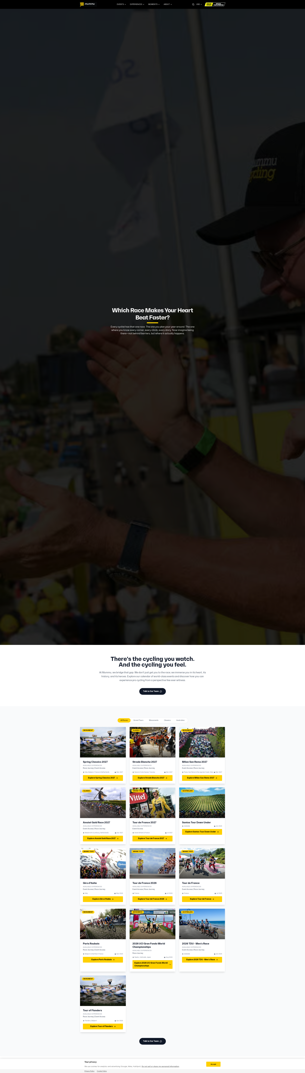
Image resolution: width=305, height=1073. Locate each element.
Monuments (153, 720)
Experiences (136, 4)
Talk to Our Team (151, 691)
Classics (167, 720)
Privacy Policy (89, 1071)
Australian (180, 720)
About (167, 4)
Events (120, 4)
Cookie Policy (102, 1071)
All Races (124, 720)
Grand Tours (138, 720)
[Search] (193, 4)
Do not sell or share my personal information (160, 1066)
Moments (153, 4)
